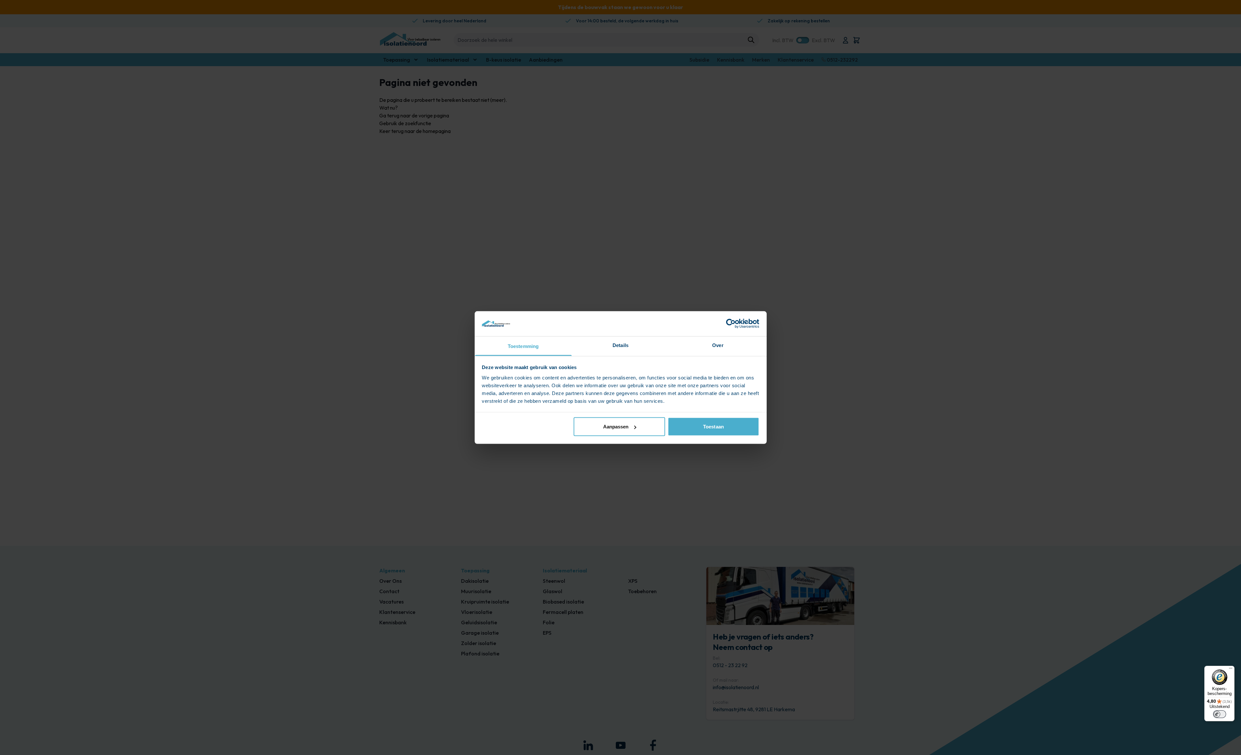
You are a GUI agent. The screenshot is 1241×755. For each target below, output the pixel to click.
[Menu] (1231, 670)
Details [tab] (620, 345)
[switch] (1219, 714)
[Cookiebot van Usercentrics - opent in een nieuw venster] (730, 324)
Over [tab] (717, 345)
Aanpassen (616, 426)
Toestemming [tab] (523, 346)
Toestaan (713, 426)
